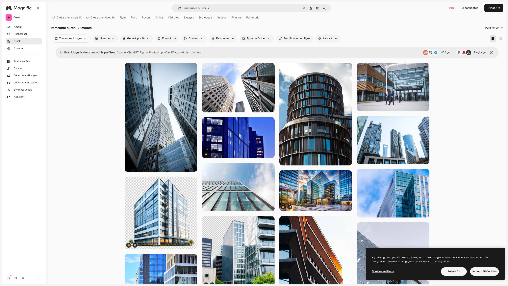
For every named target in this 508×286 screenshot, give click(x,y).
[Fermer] (491, 52)
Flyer (122, 17)
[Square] (500, 38)
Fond (134, 17)
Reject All (453, 271)
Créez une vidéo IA (102, 17)
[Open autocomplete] (177, 8)
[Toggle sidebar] (39, 8)
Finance (236, 17)
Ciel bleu (173, 17)
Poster (146, 17)
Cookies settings (383, 271)
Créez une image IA (69, 17)
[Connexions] (9, 278)
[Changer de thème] (23, 278)
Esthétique (205, 17)
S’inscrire (494, 8)
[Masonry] (493, 38)
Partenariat (253, 17)
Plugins (478, 52)
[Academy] (16, 278)
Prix (452, 8)
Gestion (222, 17)
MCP (443, 52)
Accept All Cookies (484, 271)
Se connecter (469, 8)
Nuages (189, 17)
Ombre (159, 17)
